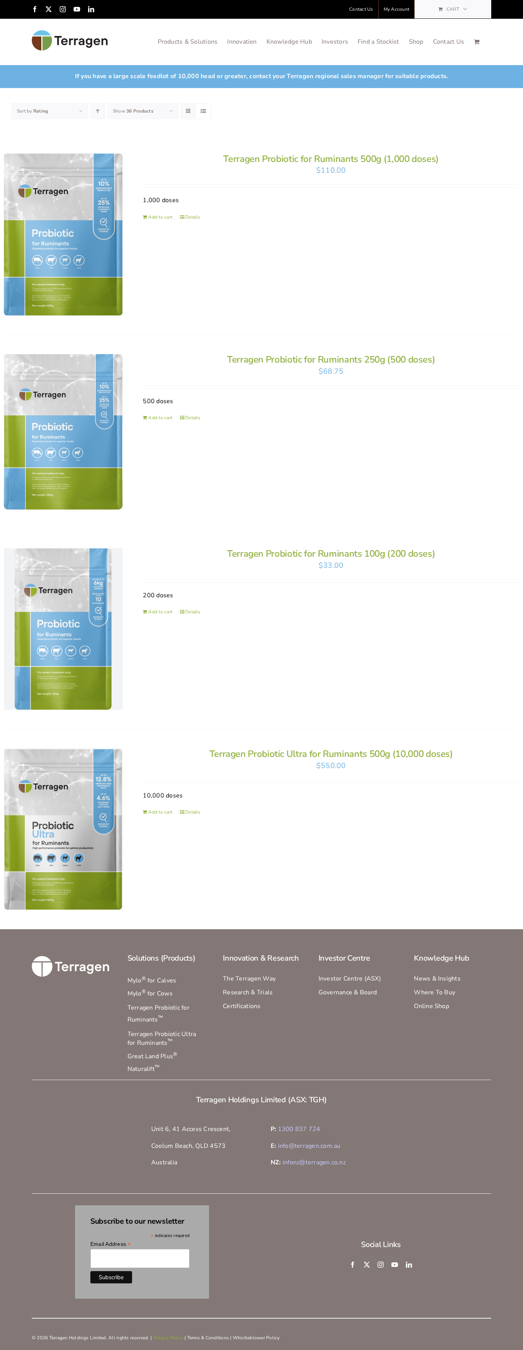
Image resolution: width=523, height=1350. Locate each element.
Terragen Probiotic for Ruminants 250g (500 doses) (331, 359)
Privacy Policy (168, 1338)
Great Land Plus (152, 1056)
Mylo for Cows (150, 993)
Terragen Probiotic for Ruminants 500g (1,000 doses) (331, 159)
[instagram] (381, 1265)
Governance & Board (348, 992)
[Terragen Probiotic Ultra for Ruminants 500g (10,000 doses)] (63, 829)
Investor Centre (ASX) (350, 978)
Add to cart (160, 217)
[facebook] (353, 1265)
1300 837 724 (299, 1129)
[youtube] (394, 1265)
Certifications (241, 1006)
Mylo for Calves (152, 980)
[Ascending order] (97, 111)
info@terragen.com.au (309, 1146)
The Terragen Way (249, 978)
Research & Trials (248, 992)
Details (193, 217)
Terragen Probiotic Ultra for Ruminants (161, 1038)
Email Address (110, 1244)
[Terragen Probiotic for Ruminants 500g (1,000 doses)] (63, 234)
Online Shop (431, 1006)
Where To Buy (434, 992)
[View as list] (203, 111)
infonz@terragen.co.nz (314, 1162)
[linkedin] (409, 1265)
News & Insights (437, 978)
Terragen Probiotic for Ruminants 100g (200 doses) (331, 554)
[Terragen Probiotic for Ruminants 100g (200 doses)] (63, 629)
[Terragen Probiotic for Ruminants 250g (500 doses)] (63, 432)
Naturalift (143, 1069)
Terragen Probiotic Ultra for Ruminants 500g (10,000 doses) (331, 754)
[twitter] (367, 1265)
